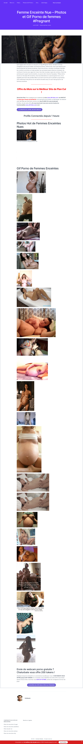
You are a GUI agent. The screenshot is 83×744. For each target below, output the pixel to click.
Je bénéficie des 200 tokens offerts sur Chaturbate (41, 685)
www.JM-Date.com (52, 97)
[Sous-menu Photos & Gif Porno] (33, 2)
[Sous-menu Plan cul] (14, 2)
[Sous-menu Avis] (38, 2)
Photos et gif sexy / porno (45, 25)
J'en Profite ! (63, 742)
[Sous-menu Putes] (20, 2)
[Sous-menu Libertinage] (47, 2)
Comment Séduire (39, 738)
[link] (82, 742)
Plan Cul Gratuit (57, 2)
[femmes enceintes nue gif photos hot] (41, 135)
